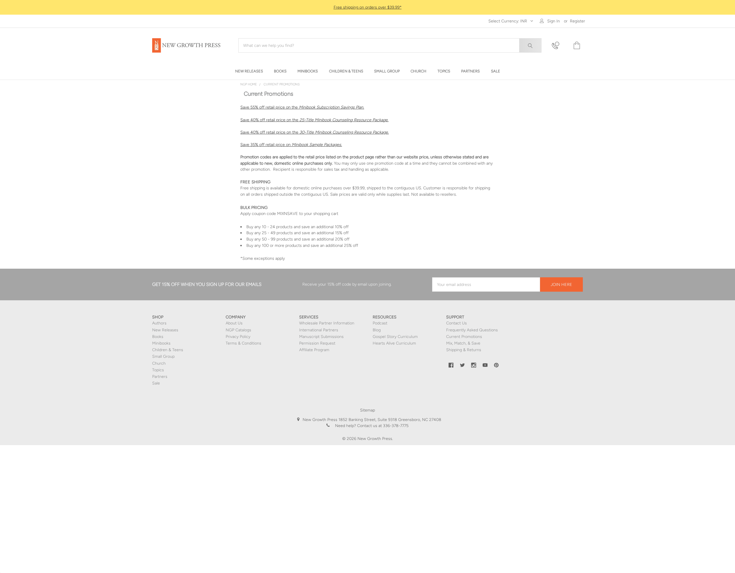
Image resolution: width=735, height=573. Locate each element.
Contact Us (456, 323)
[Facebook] (451, 365)
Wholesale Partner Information (326, 323)
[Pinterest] (496, 365)
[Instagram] (474, 365)
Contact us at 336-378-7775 (382, 425)
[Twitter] (462, 365)
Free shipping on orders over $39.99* (368, 7)
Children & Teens (167, 349)
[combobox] (389, 45)
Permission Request (317, 343)
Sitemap (367, 410)
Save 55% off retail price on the (302, 107)
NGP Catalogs (238, 330)
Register (577, 21)
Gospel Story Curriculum (395, 336)
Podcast (380, 323)
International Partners (318, 330)
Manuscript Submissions (321, 336)
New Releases (165, 330)
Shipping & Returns (463, 349)
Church (159, 363)
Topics (158, 370)
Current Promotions (464, 336)
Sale (156, 383)
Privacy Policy (238, 336)
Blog (377, 330)
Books (157, 336)
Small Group (163, 356)
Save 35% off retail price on (291, 144)
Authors (159, 323)
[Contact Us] (559, 45)
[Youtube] (485, 365)
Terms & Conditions (243, 343)
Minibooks (161, 343)
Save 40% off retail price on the (314, 119)
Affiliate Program (314, 349)
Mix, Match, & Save (463, 343)
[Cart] (576, 45)
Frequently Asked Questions (472, 330)
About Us (234, 323)
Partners (159, 376)
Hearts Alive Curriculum (394, 343)
